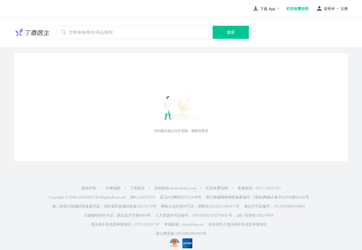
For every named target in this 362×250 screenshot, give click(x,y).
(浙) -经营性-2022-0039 (255, 215)
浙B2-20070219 (142, 197)
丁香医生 (137, 188)
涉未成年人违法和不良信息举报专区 (237, 224)
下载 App (267, 8)
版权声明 (88, 188)
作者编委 (113, 188)
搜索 (231, 32)
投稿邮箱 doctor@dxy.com (175, 188)
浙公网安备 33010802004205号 (181, 233)
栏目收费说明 (297, 8)
